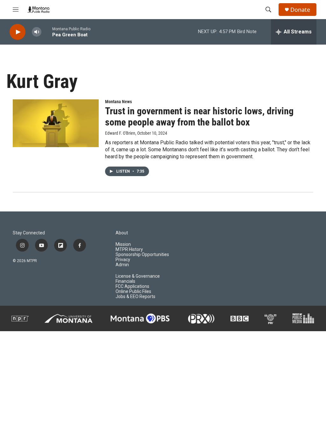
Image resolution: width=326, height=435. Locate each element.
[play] (17, 32)
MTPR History (129, 249)
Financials (125, 281)
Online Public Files (133, 291)
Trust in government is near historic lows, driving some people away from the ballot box (199, 116)
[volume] (36, 32)
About (122, 233)
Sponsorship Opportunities (142, 254)
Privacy (123, 259)
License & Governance (138, 276)
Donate (300, 9)
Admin (122, 264)
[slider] (47, 31)
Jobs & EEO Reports (135, 296)
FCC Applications (132, 286)
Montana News (118, 101)
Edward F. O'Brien (120, 133)
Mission (123, 244)
